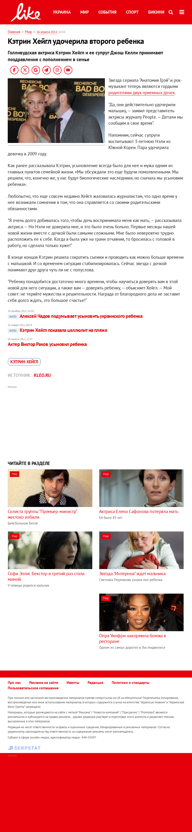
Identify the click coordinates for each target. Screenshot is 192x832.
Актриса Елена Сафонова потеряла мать (138, 511)
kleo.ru (42, 375)
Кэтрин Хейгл (24, 361)
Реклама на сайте (43, 682)
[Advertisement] (96, 422)
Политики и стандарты (130, 682)
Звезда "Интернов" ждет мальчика (132, 573)
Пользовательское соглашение (33, 688)
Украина (62, 12)
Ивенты (72, 682)
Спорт (132, 12)
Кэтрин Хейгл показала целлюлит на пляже (58, 330)
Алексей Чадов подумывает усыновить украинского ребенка (76, 316)
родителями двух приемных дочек (141, 92)
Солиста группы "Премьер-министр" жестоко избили (42, 514)
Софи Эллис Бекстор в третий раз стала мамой (46, 576)
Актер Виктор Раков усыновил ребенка (47, 344)
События (107, 12)
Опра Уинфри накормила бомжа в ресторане (132, 638)
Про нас (14, 682)
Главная (14, 31)
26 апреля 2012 (47, 32)
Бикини (156, 12)
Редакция (95, 682)
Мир (84, 12)
